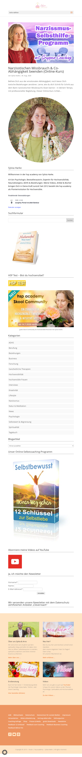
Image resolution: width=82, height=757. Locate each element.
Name (11, 585)
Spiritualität (14, 427)
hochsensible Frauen (18, 379)
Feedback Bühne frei (15, 728)
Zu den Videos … (49, 695)
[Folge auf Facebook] (10, 734)
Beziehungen (14, 353)
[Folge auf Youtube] (14, 734)
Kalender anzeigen (14, 207)
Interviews (13, 385)
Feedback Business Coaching (57, 725)
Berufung (13, 348)
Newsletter (62, 721)
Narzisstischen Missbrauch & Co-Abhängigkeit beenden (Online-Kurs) (36, 70)
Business (13, 358)
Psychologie (14, 416)
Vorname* (13, 582)
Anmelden (41, 593)
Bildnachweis (18, 715)
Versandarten (13, 718)
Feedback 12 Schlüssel (16, 725)
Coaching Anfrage (14, 721)
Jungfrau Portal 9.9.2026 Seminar (27, 203)
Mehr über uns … (14, 657)
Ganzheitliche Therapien (20, 369)
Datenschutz (30, 715)
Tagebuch (13, 432)
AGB (9, 715)
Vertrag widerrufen (44, 718)
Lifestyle (12, 395)
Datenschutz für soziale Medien (48, 715)
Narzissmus (14, 400)
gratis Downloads (49, 721)
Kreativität (13, 390)
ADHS (11, 342)
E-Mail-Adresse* (15, 589)
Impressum (66, 715)
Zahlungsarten (59, 718)
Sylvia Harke (15, 76)
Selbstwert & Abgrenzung (20, 422)
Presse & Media (35, 721)
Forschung (13, 364)
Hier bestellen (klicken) (16, 693)
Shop (25, 721)
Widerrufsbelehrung (27, 718)
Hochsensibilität (16, 374)
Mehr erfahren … (49, 657)
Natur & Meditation (17, 406)
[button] (4, 752)
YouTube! (66, 685)
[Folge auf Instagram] (18, 734)
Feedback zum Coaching (35, 725)
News (11, 411)
